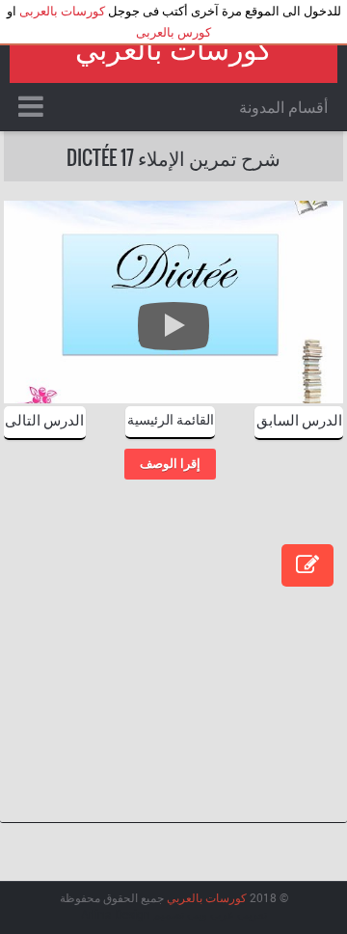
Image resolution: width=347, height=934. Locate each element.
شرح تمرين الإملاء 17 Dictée (173, 157)
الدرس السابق (299, 418)
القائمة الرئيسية (170, 418)
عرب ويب (210, 913)
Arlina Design (115, 913)
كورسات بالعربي (173, 50)
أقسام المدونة (283, 106)
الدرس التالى (44, 418)
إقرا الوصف (170, 463)
